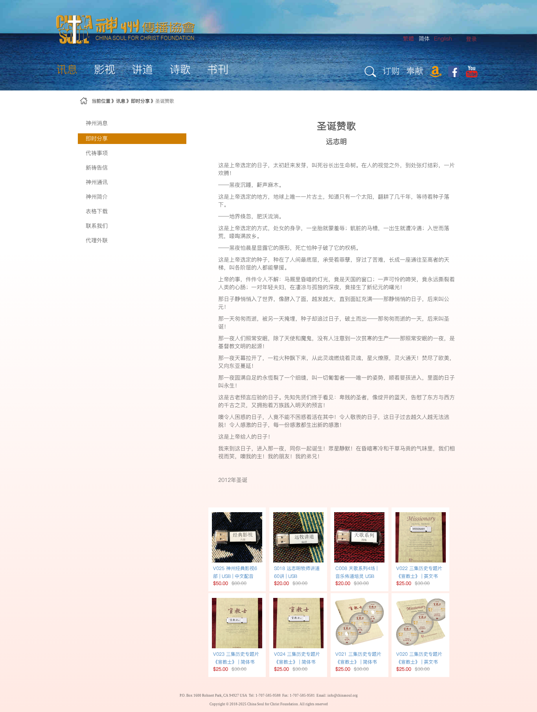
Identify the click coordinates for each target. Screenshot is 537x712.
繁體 (408, 38)
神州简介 (97, 197)
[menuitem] (471, 39)
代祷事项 (97, 153)
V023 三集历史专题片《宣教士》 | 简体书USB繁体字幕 (236, 662)
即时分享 (140, 101)
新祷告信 (97, 168)
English (443, 38)
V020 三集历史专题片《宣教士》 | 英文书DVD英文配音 (419, 662)
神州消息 (97, 123)
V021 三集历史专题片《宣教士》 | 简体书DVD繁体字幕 (358, 662)
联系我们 (97, 226)
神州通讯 (97, 182)
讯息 (120, 101)
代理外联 (97, 240)
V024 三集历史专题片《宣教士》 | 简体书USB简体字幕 (297, 662)
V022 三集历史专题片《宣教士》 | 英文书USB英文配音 (419, 576)
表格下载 (97, 211)
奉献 (414, 70)
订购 (391, 70)
